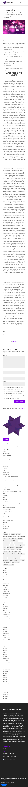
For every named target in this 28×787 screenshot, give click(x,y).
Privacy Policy (6, 756)
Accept (4, 784)
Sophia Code (16, 558)
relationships (17, 556)
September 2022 (6, 669)
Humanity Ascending (11, 547)
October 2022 (6, 667)
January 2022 (5, 686)
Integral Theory (6, 549)
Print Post (14, 341)
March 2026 (5, 581)
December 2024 (6, 612)
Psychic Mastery (21, 553)
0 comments (6, 17)
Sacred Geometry (7, 509)
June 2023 (5, 650)
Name (4, 370)
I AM (4, 493)
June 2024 (5, 625)
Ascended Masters (7, 455)
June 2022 (5, 675)
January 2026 (5, 585)
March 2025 (5, 606)
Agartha (4, 451)
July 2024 (5, 623)
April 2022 (5, 679)
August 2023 (5, 646)
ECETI (22, 543)
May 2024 (5, 627)
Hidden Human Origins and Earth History (12, 491)
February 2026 (6, 583)
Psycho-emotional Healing (8, 556)
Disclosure (5, 468)
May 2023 (5, 652)
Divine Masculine (6, 543)
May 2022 (5, 677)
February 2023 (6, 658)
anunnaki (13, 534)
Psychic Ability (6, 501)
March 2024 (5, 631)
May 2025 (5, 602)
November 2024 (6, 614)
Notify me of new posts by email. (11, 398)
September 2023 (6, 644)
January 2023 (5, 660)
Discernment (20, 538)
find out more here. (10, 70)
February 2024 (6, 633)
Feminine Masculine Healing (9, 480)
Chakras (5, 538)
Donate (6, 439)
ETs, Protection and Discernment (10, 14)
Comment (5, 355)
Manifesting (5, 499)
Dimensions (14, 538)
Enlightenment (6, 474)
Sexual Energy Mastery (8, 511)
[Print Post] (11, 341)
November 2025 (6, 589)
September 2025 (6, 593)
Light (9, 551)
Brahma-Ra (5, 464)
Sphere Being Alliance (7, 516)
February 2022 (6, 683)
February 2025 (6, 608)
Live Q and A (5, 495)
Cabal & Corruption (21, 536)
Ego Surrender (6, 472)
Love (4, 497)
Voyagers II (5, 528)
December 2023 (6, 637)
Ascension (18, 534)
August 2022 (5, 671)
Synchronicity (5, 560)
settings (12, 782)
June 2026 (5, 574)
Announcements (6, 453)
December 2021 (6, 688)
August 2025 (5, 595)
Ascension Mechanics (18, 12)
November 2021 (6, 690)
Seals (9, 558)
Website (4, 381)
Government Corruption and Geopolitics (12, 485)
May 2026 (5, 576)
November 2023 (6, 639)
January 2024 (5, 635)
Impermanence (19, 547)
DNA (4, 470)
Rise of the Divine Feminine (9, 507)
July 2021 (5, 698)
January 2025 (5, 610)
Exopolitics (5, 478)
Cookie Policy (13, 756)
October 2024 (6, 616)
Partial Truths (6, 553)
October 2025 (6, 591)
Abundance (5, 534)
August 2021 (5, 696)
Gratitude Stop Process (19, 545)
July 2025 (5, 597)
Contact (7, 748)
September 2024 (6, 618)
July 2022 (5, 673)
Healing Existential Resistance (9, 487)
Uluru (4, 524)
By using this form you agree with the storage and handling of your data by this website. (14, 392)
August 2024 (5, 621)
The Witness (5, 564)
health (4, 547)
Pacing (19, 551)
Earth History (16, 543)
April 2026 (5, 579)
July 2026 (5, 572)
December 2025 (6, 587)
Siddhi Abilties (6, 513)
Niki (5, 12)
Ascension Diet (6, 457)
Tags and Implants (13, 560)
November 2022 (6, 665)
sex (12, 558)
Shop (4, 748)
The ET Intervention (7, 562)
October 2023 (6, 642)
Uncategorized (6, 526)
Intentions (5, 551)
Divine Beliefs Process (13, 540)
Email (4, 375)
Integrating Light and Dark (16, 549)
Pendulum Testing (13, 553)
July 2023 (5, 648)
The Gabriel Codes (16, 562)
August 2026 (5, 570)
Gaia (4, 483)
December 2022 (6, 662)
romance (5, 558)
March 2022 (5, 681)
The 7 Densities (21, 560)
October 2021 (6, 692)
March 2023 (5, 656)
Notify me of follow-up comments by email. (14, 395)
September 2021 (6, 694)
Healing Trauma (6, 489)
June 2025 (5, 600)
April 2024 (5, 629)
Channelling (5, 466)
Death (9, 538)
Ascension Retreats (7, 462)
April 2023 (5, 654)
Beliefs (14, 536)
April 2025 (5, 604)
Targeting (5, 522)
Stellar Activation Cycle (8, 520)
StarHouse (5, 518)
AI (9, 534)
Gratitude (12, 545)
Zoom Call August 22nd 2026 (9, 446)
